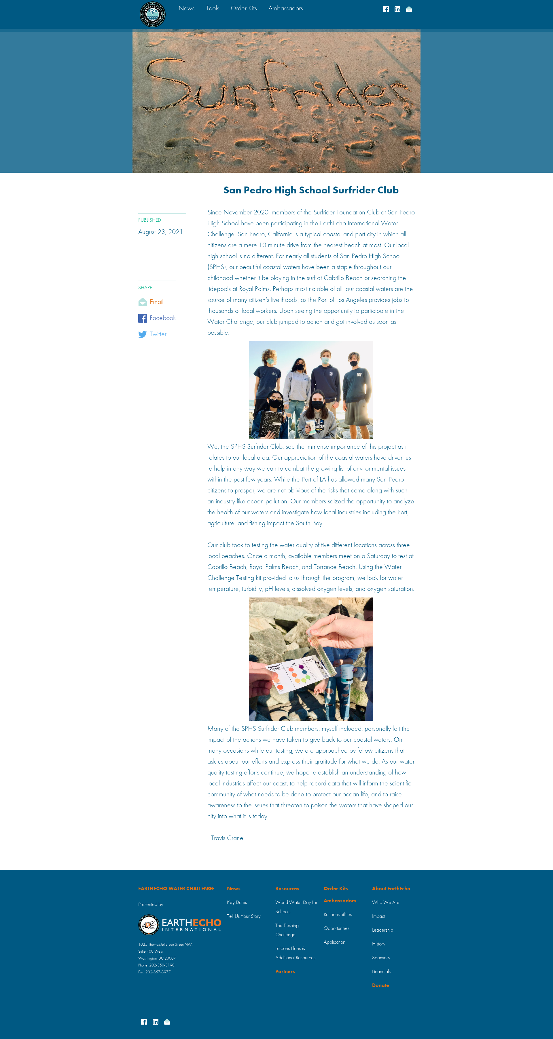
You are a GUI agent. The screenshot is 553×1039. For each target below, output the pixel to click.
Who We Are (385, 902)
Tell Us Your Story (244, 916)
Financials (381, 971)
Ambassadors (340, 900)
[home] (152, 14)
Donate (380, 985)
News (233, 888)
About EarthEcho (391, 888)
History (378, 944)
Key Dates (237, 902)
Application (334, 942)
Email (156, 302)
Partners (285, 971)
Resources (287, 888)
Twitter (158, 334)
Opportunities (336, 928)
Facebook (163, 318)
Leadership (382, 930)
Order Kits (336, 888)
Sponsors (381, 957)
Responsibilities (338, 914)
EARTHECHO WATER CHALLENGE (176, 888)
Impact (378, 916)
